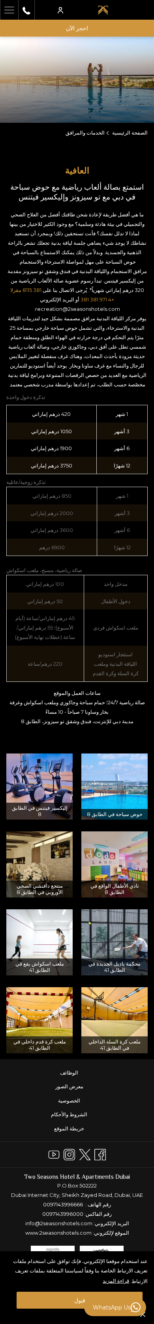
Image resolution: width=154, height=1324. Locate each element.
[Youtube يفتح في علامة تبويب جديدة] (54, 1153)
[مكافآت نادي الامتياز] (60, 10)
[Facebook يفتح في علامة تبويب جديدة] (100, 1153)
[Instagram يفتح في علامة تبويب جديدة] (69, 1153)
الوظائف (69, 1072)
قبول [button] (79, 1300)
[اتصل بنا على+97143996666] (26, 9)
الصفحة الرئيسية (130, 132)
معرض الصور (69, 1086)
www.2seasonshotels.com (58, 1233)
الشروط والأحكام (69, 1114)
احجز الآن (77, 28)
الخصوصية (69, 1100)
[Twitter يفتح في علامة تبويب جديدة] (84, 1153)
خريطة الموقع (69, 1128)
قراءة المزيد (116, 1281)
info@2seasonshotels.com (58, 1223)
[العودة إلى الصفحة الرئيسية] (103, 10)
